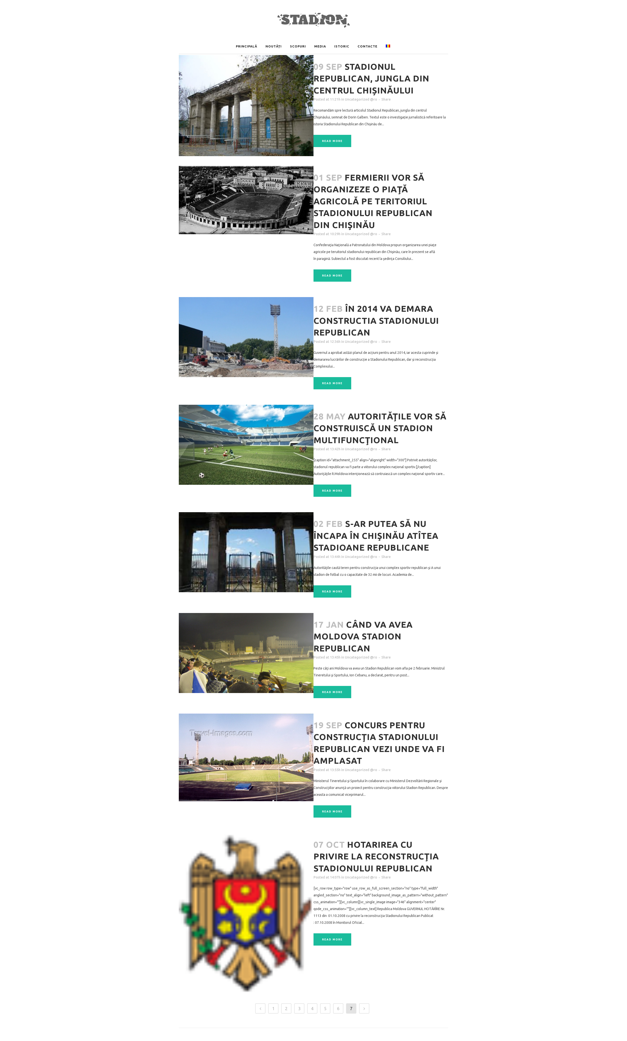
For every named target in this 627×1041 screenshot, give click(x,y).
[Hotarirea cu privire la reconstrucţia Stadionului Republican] (246, 913)
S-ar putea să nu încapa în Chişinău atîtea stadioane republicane (376, 535)
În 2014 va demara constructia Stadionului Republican (376, 320)
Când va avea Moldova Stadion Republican (363, 636)
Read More (332, 140)
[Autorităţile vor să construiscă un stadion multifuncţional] (246, 445)
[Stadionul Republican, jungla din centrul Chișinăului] (246, 105)
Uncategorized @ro (361, 99)
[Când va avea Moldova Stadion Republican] (246, 653)
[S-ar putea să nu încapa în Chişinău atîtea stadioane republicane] (246, 552)
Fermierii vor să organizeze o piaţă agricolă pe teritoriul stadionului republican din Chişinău (373, 201)
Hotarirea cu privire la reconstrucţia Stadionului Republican (376, 856)
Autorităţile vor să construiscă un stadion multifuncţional (380, 428)
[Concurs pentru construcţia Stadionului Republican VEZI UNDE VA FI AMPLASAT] (246, 757)
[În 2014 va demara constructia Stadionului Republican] (246, 337)
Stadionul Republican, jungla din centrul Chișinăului (371, 78)
